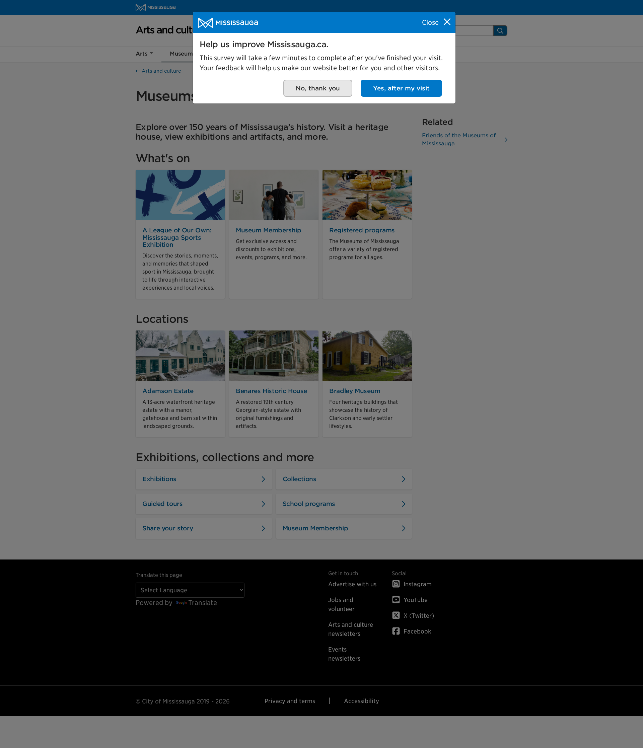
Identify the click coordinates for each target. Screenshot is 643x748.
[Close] (447, 21)
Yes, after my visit (401, 88)
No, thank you (318, 88)
